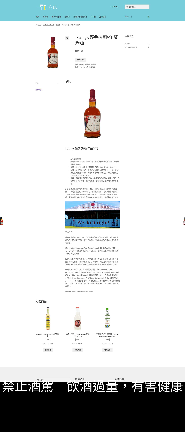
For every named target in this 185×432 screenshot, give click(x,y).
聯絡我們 (80, 60)
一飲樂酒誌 (114, 7)
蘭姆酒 (58, 25)
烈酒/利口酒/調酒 (80, 17)
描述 (37, 83)
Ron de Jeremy (132, 47)
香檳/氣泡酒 (56, 17)
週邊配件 (102, 17)
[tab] (48, 83)
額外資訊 (39, 90)
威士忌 (67, 17)
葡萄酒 (45, 17)
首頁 (37, 17)
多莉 (88, 67)
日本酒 (93, 17)
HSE (128, 43)
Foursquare (82, 67)
